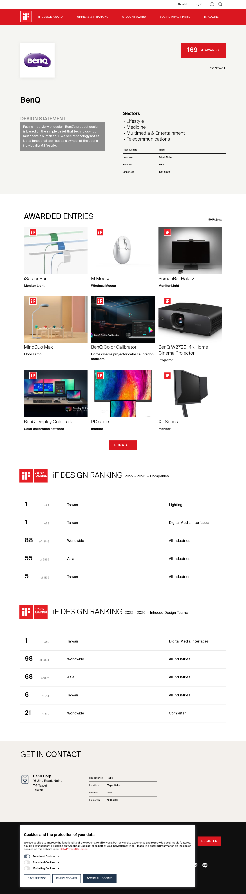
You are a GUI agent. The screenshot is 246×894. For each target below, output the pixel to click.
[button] (212, 4)
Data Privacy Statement (74, 849)
